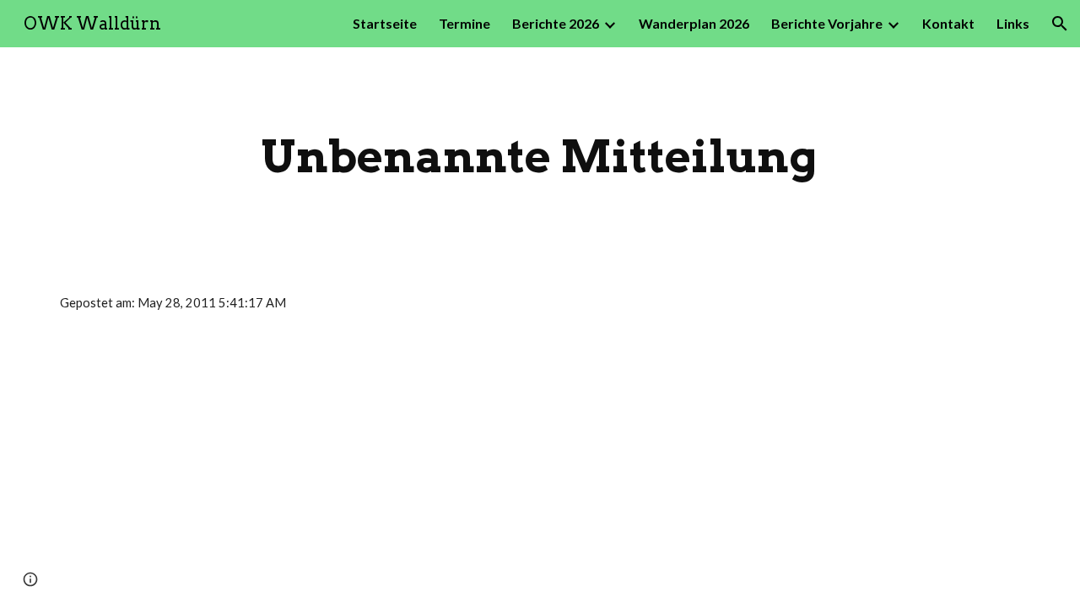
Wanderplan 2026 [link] (694, 23)
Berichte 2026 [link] (555, 23)
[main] (540, 156)
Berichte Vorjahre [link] (827, 23)
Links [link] (1012, 23)
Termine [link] (464, 23)
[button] (1060, 23)
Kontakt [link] (948, 23)
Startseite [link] (385, 23)
